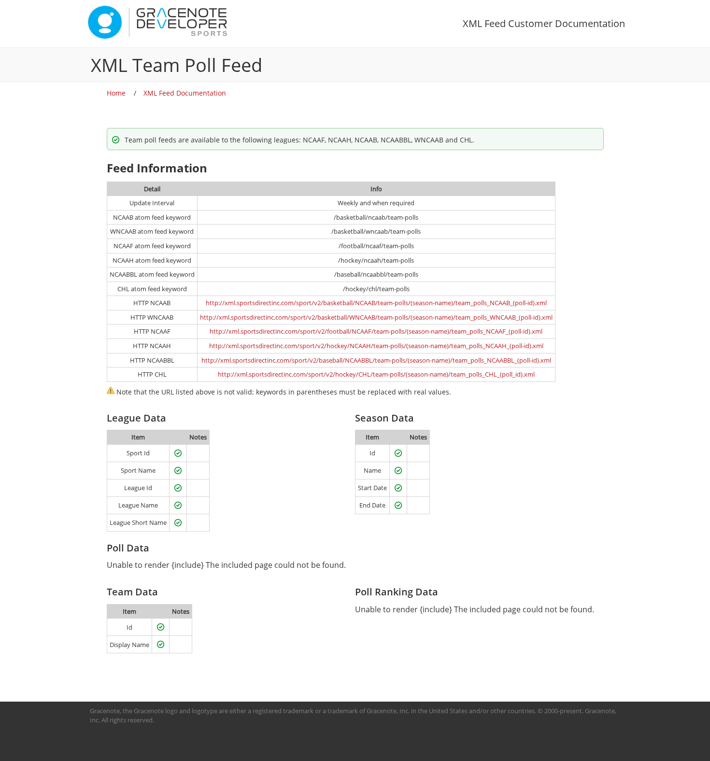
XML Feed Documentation (184, 93)
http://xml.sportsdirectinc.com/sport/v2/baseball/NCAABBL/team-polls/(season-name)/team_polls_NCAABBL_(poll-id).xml (376, 360)
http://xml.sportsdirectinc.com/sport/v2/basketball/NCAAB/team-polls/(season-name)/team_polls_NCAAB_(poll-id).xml (376, 302)
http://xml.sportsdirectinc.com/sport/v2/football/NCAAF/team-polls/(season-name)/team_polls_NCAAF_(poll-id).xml (376, 331)
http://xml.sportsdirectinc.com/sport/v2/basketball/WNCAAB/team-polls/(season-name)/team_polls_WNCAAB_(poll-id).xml (376, 317)
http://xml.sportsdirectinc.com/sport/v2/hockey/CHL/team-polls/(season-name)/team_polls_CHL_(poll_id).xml (376, 374)
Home (116, 93)
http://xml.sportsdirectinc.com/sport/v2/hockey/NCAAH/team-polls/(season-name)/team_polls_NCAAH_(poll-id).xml (376, 345)
